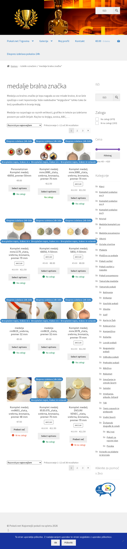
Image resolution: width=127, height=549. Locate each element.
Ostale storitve (107, 244)
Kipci (101, 186)
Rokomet (107, 373)
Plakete (103, 249)
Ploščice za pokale (108, 255)
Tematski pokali (107, 286)
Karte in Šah (109, 320)
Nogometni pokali (109, 350)
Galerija (43, 41)
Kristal (102, 218)
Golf (105, 314)
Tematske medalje (108, 281)
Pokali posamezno (108, 275)
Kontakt (80, 41)
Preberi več (19, 429)
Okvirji (102, 238)
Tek (105, 402)
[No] (123, 541)
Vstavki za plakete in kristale (108, 453)
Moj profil (63, 41)
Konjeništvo (109, 331)
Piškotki (68, 542)
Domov (14, 66)
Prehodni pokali (111, 362)
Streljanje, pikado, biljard (110, 395)
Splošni (107, 388)
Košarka (107, 336)
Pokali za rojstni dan (112, 439)
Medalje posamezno (109, 233)
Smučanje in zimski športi (109, 381)
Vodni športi (109, 417)
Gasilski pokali (110, 303)
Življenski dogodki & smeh (111, 424)
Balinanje (108, 292)
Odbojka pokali (111, 356)
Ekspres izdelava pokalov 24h (23, 54)
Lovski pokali (110, 342)
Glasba (106, 309)
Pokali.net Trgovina (18, 41)
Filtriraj (108, 155)
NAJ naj (110, 431)
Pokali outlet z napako (106, 268)
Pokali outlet (106, 261)
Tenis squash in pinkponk (111, 410)
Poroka (110, 446)
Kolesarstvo (109, 325)
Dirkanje (107, 297)
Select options (19, 188)
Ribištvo (107, 368)
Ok (55, 542)
